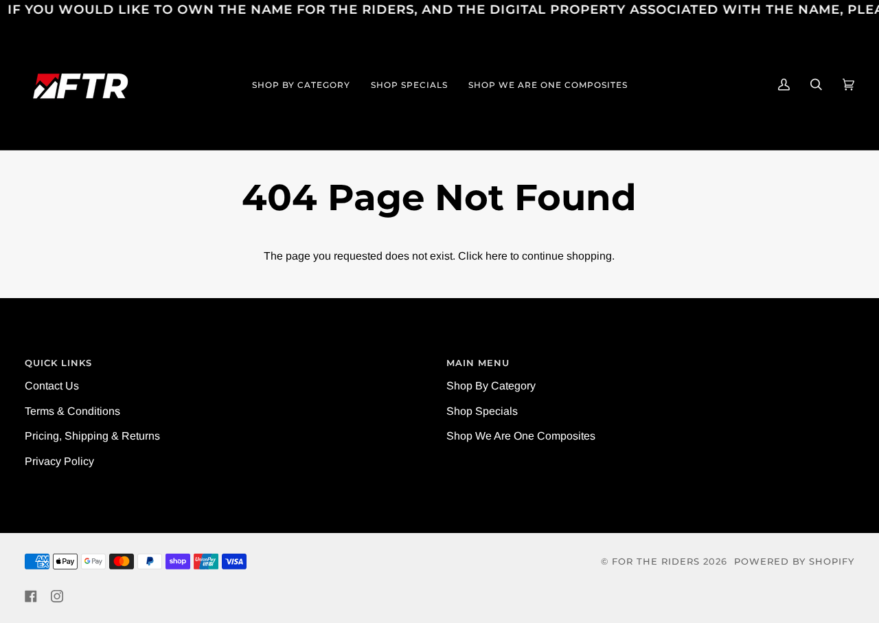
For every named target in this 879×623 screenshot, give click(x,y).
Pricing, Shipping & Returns (92, 436)
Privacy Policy (59, 461)
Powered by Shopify (794, 561)
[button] (301, 84)
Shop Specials (482, 411)
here (496, 256)
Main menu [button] (478, 363)
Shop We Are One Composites (520, 436)
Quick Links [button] (58, 363)
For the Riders (656, 561)
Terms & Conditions (72, 411)
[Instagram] (57, 596)
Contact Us (52, 386)
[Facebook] (31, 596)
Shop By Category (491, 386)
